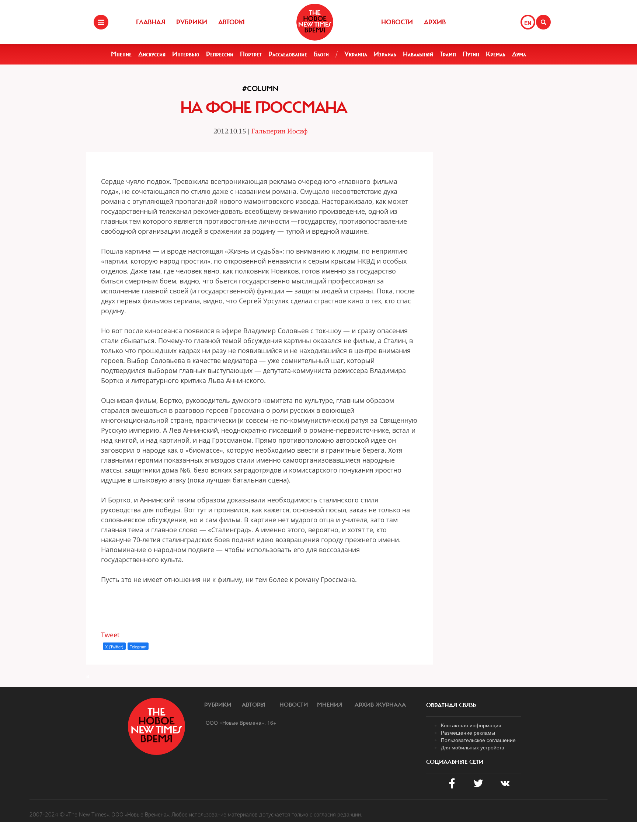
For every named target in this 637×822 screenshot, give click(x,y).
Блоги (321, 54)
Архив (435, 22)
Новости (397, 22)
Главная (150, 22)
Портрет (251, 54)
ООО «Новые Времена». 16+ (241, 722)
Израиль (385, 54)
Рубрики (191, 22)
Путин (471, 54)
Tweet (110, 634)
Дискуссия (152, 54)
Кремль (495, 54)
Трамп (448, 54)
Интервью (185, 54)
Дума (519, 54)
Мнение (121, 54)
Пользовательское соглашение (478, 739)
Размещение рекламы (468, 732)
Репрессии (219, 54)
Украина (355, 54)
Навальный (418, 54)
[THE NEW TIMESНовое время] (314, 22)
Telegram (138, 646)
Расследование (287, 54)
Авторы (231, 22)
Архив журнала (380, 704)
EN (527, 23)
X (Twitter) (114, 646)
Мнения (329, 704)
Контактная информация (471, 725)
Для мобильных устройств (472, 747)
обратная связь (451, 705)
